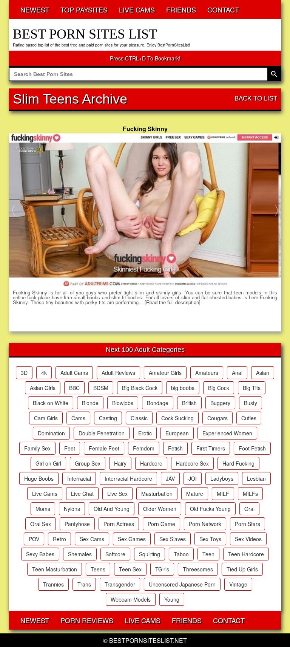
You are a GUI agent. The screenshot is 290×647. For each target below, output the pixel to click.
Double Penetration (102, 433)
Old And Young (112, 508)
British (189, 403)
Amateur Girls (165, 372)
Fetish (175, 448)
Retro (59, 539)
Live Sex (117, 493)
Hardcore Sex (192, 463)
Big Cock (218, 388)
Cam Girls (46, 418)
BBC (74, 388)
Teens (98, 569)
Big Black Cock (139, 388)
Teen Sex (130, 569)
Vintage (238, 584)
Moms (42, 508)
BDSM (100, 388)
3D (24, 372)
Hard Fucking (238, 463)
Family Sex (37, 448)
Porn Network (205, 524)
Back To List (255, 98)
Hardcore (151, 463)
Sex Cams (92, 539)
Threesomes (198, 569)
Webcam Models (131, 599)
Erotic (145, 433)
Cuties (248, 418)
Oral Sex (40, 524)
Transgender (120, 584)
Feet (69, 448)
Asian (262, 372)
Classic (139, 418)
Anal (237, 372)
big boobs (182, 388)
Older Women (159, 508)
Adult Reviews (118, 372)
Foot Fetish (252, 448)
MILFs (250, 493)
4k (44, 372)
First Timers (210, 448)
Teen (208, 554)
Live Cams (44, 493)
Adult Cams (74, 372)
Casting (108, 418)
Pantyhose (77, 524)
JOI (192, 478)
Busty (250, 403)
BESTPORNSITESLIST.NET (148, 640)
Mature (194, 493)
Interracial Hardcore (128, 478)
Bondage (157, 403)
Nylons (72, 508)
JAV (170, 478)
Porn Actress (118, 524)
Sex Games (132, 539)
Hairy (120, 463)
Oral (249, 508)
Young (171, 599)
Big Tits (252, 388)
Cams (78, 418)
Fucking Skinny (145, 128)
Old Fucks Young (210, 508)
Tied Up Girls (242, 569)
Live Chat (82, 493)
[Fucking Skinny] (145, 209)
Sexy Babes (40, 554)
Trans (84, 584)
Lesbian (256, 478)
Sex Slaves (172, 539)
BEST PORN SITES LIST (85, 34)
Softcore (115, 554)
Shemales (80, 554)
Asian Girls (43, 388)
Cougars (217, 418)
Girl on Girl (48, 463)
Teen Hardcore (246, 554)
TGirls (162, 569)
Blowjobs (122, 403)
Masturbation (157, 493)
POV (34, 539)
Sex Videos (248, 539)
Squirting (149, 554)
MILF (223, 493)
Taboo (181, 554)
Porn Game (161, 524)
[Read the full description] (173, 302)
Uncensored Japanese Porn (182, 584)
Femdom (143, 448)
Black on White (50, 403)
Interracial (79, 478)
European (177, 433)
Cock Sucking (177, 418)
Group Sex (87, 463)
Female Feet (104, 448)
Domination (51, 433)
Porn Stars (247, 524)
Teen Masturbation (54, 569)
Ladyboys (221, 478)
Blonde (90, 403)
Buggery (220, 403)
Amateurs (206, 372)
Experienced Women (227, 433)
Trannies (53, 584)
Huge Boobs (39, 478)
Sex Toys (210, 539)
